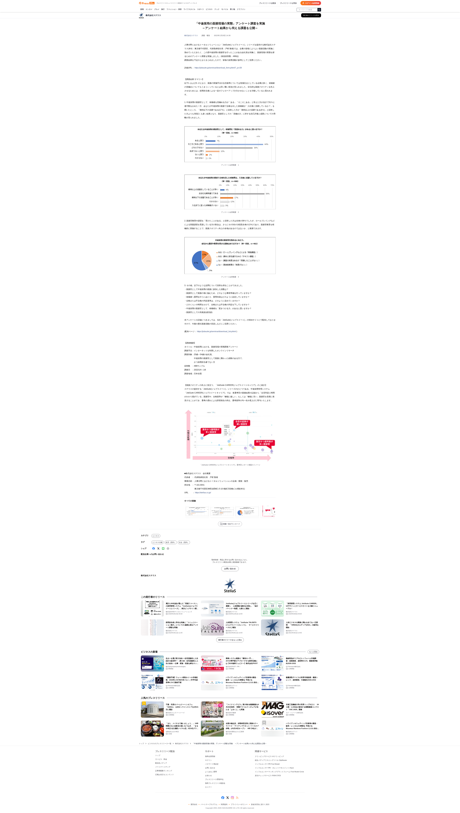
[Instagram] (232, 797)
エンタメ (149, 9)
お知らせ (208, 775)
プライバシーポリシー (239, 804)
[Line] (163, 548)
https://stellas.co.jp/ (203, 493)
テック (216, 9)
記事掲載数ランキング (163, 771)
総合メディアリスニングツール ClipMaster (271, 760)
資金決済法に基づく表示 (260, 804)
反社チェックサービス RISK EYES (268, 775)
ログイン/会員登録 (312, 3)
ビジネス (209, 9)
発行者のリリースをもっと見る (230, 640)
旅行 (163, 9)
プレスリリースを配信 (267, 3)
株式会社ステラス (191, 35)
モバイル (224, 9)
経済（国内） (171, 542)
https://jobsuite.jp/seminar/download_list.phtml (216, 331)
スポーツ (200, 9)
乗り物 (232, 9)
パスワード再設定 (211, 764)
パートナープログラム (209, 804)
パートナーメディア (162, 767)
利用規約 (224, 804)
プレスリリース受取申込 (214, 779)
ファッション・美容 (174, 9)
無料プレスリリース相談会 (215, 783)
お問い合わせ (230, 569)
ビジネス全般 (157, 542)
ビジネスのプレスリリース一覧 (159, 743)
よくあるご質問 (211, 772)
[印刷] (168, 548)
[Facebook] (153, 548)
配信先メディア (161, 763)
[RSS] (237, 797)
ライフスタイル (189, 9)
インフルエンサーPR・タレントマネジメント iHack (274, 768)
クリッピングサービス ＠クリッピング (269, 756)
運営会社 (194, 804)
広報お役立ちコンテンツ (164, 775)
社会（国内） (184, 542)
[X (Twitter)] (158, 548)
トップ (141, 743)
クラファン (241, 9)
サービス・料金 (161, 759)
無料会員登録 (210, 756)
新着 (142, 9)
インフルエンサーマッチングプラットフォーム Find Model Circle (279, 772)
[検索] (319, 10)
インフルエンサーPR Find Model (267, 764)
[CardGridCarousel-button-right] (274, 511)
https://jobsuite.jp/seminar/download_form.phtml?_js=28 (218, 68)
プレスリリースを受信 (288, 3)
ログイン (208, 760)
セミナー (208, 787)
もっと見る (313, 652)
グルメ (156, 9)
